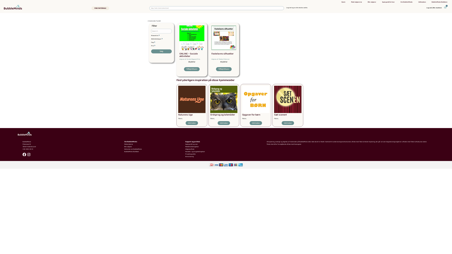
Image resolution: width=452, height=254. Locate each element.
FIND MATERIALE (100, 8)
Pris (152, 46)
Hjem (343, 2)
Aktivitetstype (156, 39)
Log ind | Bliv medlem (434, 8)
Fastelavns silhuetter (222, 54)
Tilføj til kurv (191, 69)
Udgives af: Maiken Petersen (220, 59)
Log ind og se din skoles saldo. (297, 7)
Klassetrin (154, 35)
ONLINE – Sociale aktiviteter (188, 55)
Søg (161, 51)
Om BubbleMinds (406, 2)
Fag (152, 42)
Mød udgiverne (356, 2)
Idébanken (422, 2)
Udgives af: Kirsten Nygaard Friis (189, 59)
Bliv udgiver (372, 2)
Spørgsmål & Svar (388, 2)
